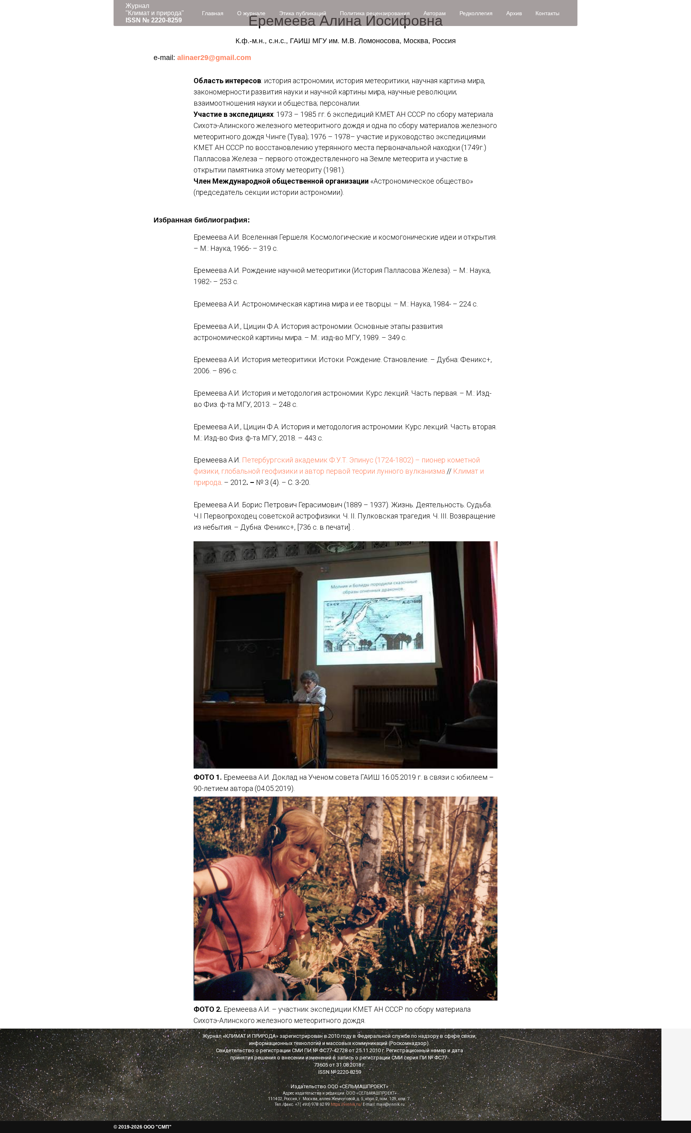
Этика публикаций (302, 13)
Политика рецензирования (375, 13)
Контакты (547, 13)
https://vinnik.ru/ (346, 1104)
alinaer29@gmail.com (214, 58)
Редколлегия (476, 13)
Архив (514, 13)
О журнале (251, 13)
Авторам (434, 13)
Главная (213, 13)
